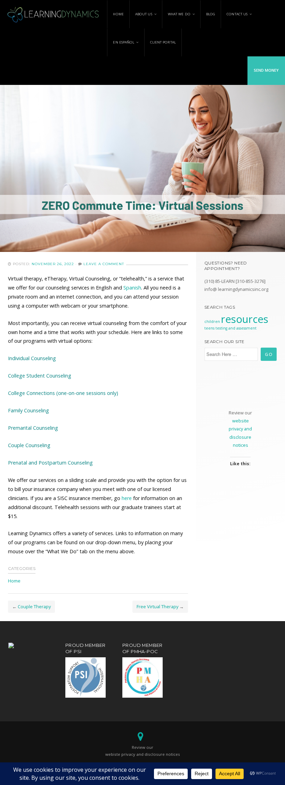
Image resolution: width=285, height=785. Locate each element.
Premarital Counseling (33, 428)
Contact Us (237, 14)
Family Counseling (28, 410)
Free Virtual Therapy (157, 606)
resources (244, 319)
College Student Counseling (39, 375)
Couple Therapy (34, 606)
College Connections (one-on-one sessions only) (63, 393)
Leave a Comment (103, 264)
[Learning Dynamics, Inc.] (53, 14)
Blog (210, 14)
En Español (123, 42)
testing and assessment (235, 328)
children (212, 321)
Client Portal (163, 42)
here (127, 498)
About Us (143, 14)
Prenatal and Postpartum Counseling (50, 462)
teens (209, 328)
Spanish (132, 287)
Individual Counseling (32, 358)
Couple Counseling (29, 445)
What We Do (179, 14)
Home (118, 14)
